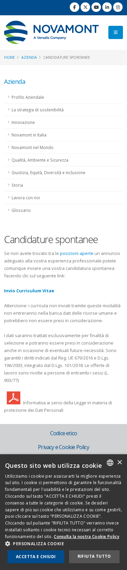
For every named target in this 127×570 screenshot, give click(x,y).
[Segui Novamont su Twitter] (85, 7)
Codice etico (63, 433)
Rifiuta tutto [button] (94, 556)
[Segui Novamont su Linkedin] (107, 7)
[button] (63, 544)
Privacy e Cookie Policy (63, 447)
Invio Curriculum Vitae (29, 291)
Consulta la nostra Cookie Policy (86, 536)
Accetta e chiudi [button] (36, 556)
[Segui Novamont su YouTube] (96, 7)
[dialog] (63, 512)
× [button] (119, 462)
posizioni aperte (76, 253)
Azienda (29, 57)
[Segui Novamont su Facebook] (74, 7)
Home (9, 57)
